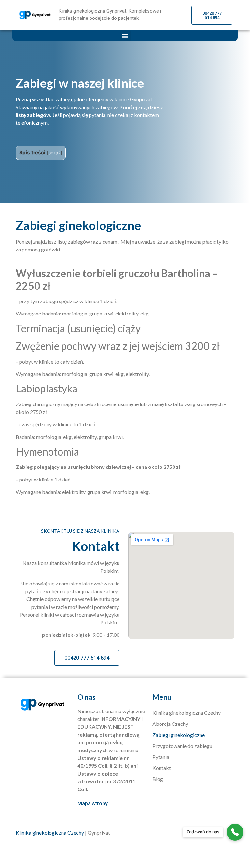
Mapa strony (92, 804)
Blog (157, 779)
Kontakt (161, 768)
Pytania (160, 757)
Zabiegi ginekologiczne (178, 735)
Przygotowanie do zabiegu (182, 746)
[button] (125, 35)
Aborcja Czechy (170, 724)
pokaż (54, 152)
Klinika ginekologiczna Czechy (186, 713)
